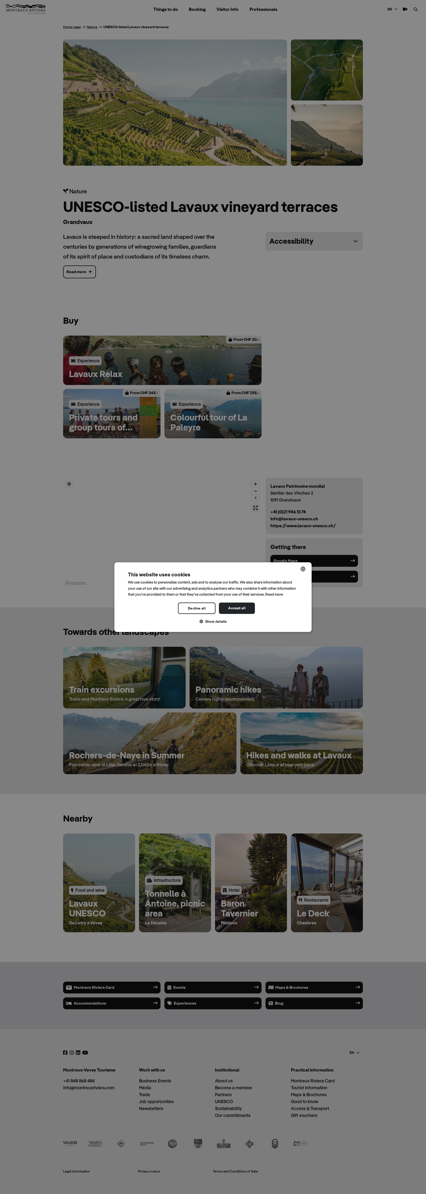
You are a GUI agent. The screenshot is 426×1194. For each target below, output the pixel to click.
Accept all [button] (237, 608)
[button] (213, 622)
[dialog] (213, 597)
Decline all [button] (197, 608)
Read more (274, 594)
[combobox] (303, 568)
